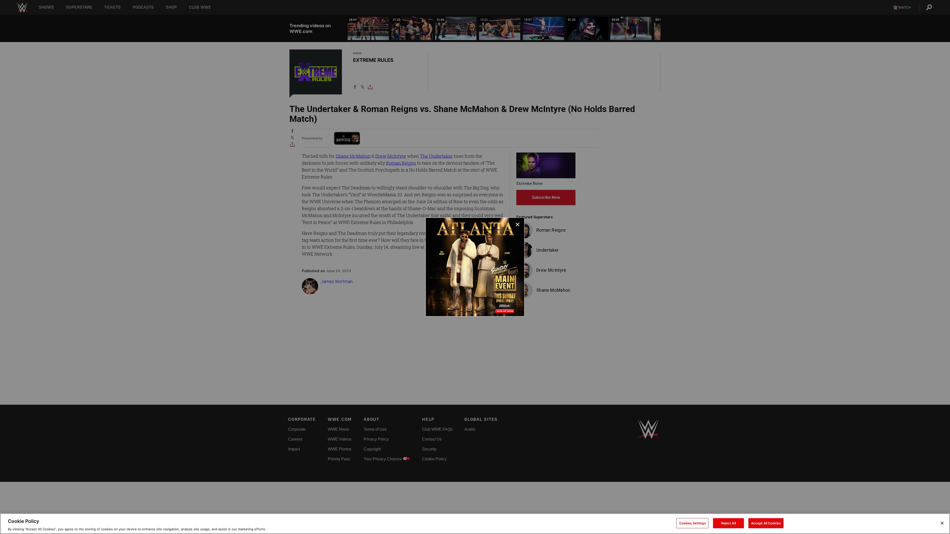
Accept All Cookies (766, 523)
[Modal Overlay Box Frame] (475, 267)
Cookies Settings (692, 523)
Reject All (728, 523)
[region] (475, 523)
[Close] (942, 523)
